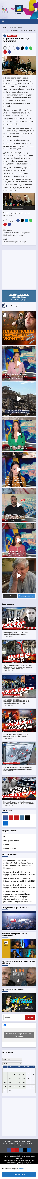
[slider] (17, 208)
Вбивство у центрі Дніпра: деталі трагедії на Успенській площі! (16, 633)
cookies (21, 1168)
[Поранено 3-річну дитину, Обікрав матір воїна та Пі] (19, 434)
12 (19, 1078)
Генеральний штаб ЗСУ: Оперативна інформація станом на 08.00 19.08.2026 (19, 879)
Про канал (23, 1146)
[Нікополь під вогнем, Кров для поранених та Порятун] (19, 505)
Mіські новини (12, 35)
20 (24, 1082)
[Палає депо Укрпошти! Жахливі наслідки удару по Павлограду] (19, 720)
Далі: (14, 240)
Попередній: (16, 232)
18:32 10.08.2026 (9, 705)
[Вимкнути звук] (29, 208)
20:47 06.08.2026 (9, 738)
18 (14, 1082)
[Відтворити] (6, 208)
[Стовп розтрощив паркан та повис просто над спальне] (19, 469)
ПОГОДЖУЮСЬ (19, 1174)
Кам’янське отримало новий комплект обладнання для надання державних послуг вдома (18, 769)
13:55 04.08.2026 (9, 806)
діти (8, 213)
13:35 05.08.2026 (9, 773)
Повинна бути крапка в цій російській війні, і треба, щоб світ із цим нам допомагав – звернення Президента (18, 864)
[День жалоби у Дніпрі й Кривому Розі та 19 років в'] (19, 363)
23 (5, 1086)
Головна (8, 1141)
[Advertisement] (19, 269)
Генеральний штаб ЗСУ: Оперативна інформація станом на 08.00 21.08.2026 (19, 873)
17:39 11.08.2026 (9, 671)
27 (24, 1086)
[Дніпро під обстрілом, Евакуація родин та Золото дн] (19, 540)
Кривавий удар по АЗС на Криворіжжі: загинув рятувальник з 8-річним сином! (18, 803)
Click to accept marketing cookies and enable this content (19, 1035)
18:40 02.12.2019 (9, 44)
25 (14, 1086)
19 (19, 1082)
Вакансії (22, 1143)
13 (24, 1078)
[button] (4, 21)
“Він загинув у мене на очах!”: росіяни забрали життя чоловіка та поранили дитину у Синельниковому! (17, 667)
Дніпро (13, 213)
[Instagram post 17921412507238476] (19, 399)
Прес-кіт (30, 1143)
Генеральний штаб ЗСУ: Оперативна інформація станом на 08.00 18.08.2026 (19, 886)
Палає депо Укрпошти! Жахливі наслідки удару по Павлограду (15, 735)
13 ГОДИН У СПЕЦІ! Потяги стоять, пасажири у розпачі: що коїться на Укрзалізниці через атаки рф (16, 701)
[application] (19, 201)
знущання (19, 213)
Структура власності (10, 1143)
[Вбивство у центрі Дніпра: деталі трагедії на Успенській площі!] (19, 618)
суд (13, 215)
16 (5, 1082)
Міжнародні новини (11, 841)
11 (14, 1078)
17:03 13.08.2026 (9, 636)
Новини (17, 627)
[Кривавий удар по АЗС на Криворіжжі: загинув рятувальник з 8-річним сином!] (19, 788)
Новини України (9, 848)
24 (10, 1086)
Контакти (14, 1146)
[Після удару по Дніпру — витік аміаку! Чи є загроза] (19, 575)
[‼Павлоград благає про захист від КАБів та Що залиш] (19, 328)
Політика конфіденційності (22, 1141)
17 (10, 1082)
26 (19, 1086)
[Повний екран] (32, 208)
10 (10, 1078)
